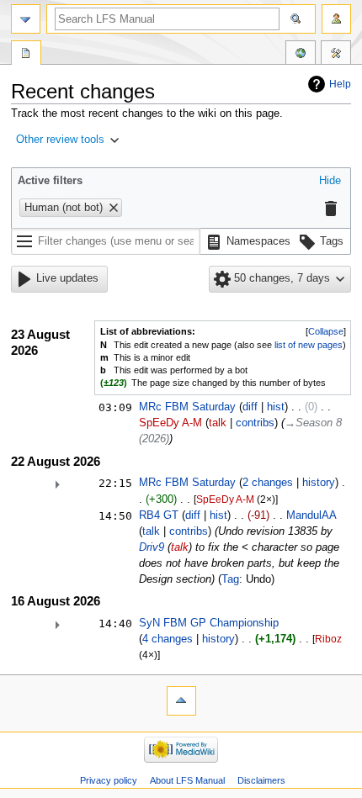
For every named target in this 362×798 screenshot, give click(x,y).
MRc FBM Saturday (187, 407)
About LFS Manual (187, 780)
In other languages (300, 54)
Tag (230, 579)
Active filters (50, 181)
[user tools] (336, 19)
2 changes (267, 483)
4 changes (167, 639)
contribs (255, 423)
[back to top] (181, 701)
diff (250, 407)
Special (26, 54)
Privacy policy (108, 780)
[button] (75, 140)
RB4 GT (158, 515)
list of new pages (308, 345)
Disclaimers (261, 780)
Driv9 (151, 547)
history (318, 483)
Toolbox (336, 54)
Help (340, 84)
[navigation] (25, 19)
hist (276, 407)
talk (217, 423)
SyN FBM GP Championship (209, 623)
